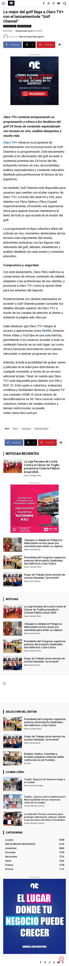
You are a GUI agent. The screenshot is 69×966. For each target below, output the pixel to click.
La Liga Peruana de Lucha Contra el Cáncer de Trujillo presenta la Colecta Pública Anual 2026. (42, 467)
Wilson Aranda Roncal (32, 549)
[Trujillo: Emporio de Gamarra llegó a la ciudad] (12, 784)
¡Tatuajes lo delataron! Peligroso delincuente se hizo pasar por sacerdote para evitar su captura (43, 543)
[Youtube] (58, 3)
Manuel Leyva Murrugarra (31, 36)
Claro (15, 429)
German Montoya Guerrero (34, 806)
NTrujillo (27, 763)
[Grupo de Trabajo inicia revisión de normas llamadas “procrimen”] (12, 579)
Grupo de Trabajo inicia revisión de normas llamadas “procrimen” (44, 576)
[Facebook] (43, 3)
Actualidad (10, 26)
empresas (26, 429)
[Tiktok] (49, 962)
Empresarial (24, 26)
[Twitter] (54, 962)
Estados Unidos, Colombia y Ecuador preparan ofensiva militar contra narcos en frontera (44, 757)
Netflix (47, 331)
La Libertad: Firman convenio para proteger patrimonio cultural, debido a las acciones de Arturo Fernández (45, 817)
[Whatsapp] (63, 962)
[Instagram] (48, 3)
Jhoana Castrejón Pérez (32, 475)
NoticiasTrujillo (41, 429)
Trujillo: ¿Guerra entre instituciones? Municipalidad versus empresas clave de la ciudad (45, 799)
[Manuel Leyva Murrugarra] (6, 36)
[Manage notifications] (61, 958)
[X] (53, 3)
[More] (59, 45)
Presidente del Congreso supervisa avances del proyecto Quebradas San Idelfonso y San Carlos (45, 560)
